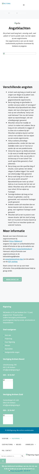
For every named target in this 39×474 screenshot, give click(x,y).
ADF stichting (13, 261)
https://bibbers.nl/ (15, 241)
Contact (8, 450)
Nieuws (7, 345)
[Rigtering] (6, 5)
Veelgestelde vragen (12, 352)
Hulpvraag (8, 338)
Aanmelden (9, 348)
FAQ (3, 450)
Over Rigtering (10, 342)
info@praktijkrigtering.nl (11, 369)
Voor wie (8, 335)
